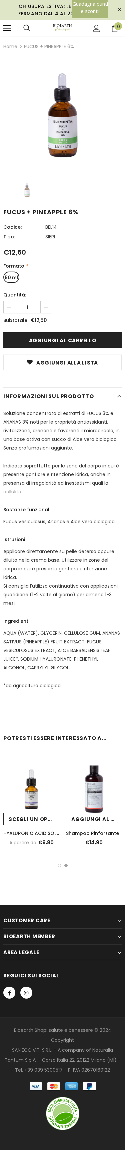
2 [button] (66, 865)
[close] (119, 10)
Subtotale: (15, 320)
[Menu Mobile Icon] (7, 28)
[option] (62, 114)
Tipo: (9, 236)
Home (10, 46)
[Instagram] (26, 993)
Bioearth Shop (30, 1030)
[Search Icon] (26, 28)
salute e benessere (71, 1030)
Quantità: (14, 294)
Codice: (12, 227)
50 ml (11, 277)
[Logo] (62, 28)
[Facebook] (9, 993)
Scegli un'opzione (34, 819)
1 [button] (59, 865)
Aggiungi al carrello (96, 819)
